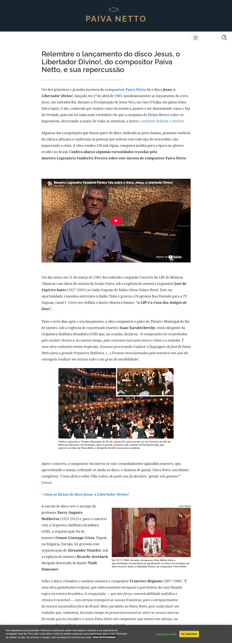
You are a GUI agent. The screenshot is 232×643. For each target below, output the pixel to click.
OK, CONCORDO (189, 634)
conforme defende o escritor (162, 121)
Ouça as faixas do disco (86, 494)
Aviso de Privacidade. (104, 637)
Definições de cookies (166, 634)
